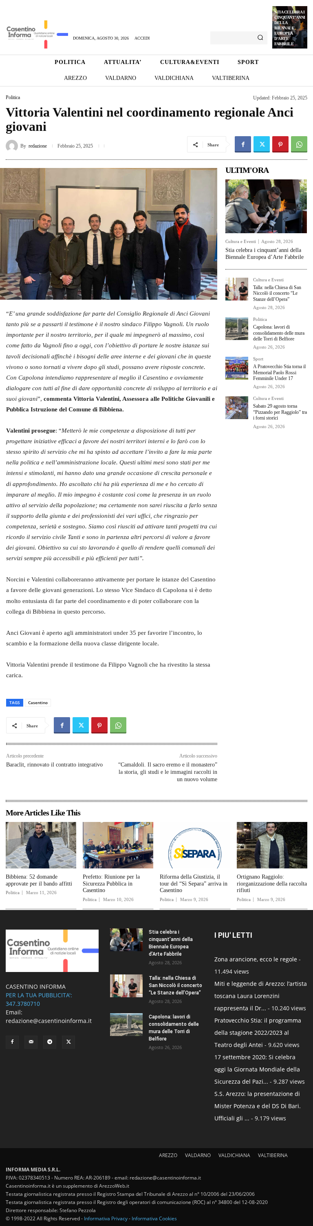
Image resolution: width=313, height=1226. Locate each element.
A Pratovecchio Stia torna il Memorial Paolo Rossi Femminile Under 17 (279, 372)
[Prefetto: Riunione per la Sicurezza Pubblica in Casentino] (118, 845)
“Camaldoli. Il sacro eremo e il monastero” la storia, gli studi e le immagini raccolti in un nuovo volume (167, 772)
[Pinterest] (280, 144)
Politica (13, 97)
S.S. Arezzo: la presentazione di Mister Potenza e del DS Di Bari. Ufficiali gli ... (257, 1106)
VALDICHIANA (234, 1155)
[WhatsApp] (299, 144)
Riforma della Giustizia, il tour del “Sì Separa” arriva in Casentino (193, 884)
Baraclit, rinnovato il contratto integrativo (54, 765)
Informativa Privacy (106, 1218)
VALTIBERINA (273, 1155)
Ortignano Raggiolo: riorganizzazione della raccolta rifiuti (272, 884)
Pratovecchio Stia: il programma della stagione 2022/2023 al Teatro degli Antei (257, 1032)
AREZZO (168, 1155)
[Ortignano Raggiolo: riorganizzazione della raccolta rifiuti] (272, 845)
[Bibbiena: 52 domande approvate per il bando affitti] (41, 845)
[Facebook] (243, 144)
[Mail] (30, 1042)
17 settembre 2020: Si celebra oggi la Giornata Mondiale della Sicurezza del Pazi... (257, 1069)
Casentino (38, 702)
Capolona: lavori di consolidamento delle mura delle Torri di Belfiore (278, 333)
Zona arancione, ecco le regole (255, 959)
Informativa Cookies (154, 1218)
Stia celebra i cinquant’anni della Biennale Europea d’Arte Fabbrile (289, 28)
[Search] (260, 37)
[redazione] (13, 146)
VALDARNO (198, 1155)
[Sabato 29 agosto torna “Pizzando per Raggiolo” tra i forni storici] (236, 407)
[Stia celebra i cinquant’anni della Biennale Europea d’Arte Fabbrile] (266, 206)
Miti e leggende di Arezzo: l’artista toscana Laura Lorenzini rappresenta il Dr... (260, 996)
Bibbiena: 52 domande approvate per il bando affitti (39, 880)
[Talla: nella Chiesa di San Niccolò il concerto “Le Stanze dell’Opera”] (236, 289)
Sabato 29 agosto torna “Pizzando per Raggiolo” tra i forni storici (280, 412)
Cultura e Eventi (240, 241)
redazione (38, 146)
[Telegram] (49, 1042)
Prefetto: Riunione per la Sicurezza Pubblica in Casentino (111, 884)
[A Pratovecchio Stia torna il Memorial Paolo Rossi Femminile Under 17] (236, 368)
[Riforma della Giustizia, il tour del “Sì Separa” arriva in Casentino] (195, 845)
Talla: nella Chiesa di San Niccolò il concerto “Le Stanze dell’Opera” (277, 293)
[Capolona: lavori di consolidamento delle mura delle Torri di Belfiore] (236, 328)
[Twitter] (261, 144)
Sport (258, 359)
